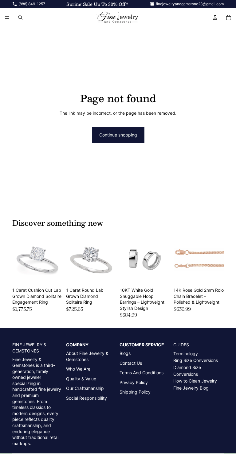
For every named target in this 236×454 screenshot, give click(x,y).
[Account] (215, 17)
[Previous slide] (19, 259)
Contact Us (131, 363)
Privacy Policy (134, 382)
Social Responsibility (86, 398)
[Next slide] (55, 259)
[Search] (20, 17)
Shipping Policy (135, 391)
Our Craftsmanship (85, 388)
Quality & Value (81, 378)
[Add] (52, 275)
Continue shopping (118, 134)
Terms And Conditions (141, 372)
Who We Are (78, 368)
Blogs (125, 353)
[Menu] (7, 17)
